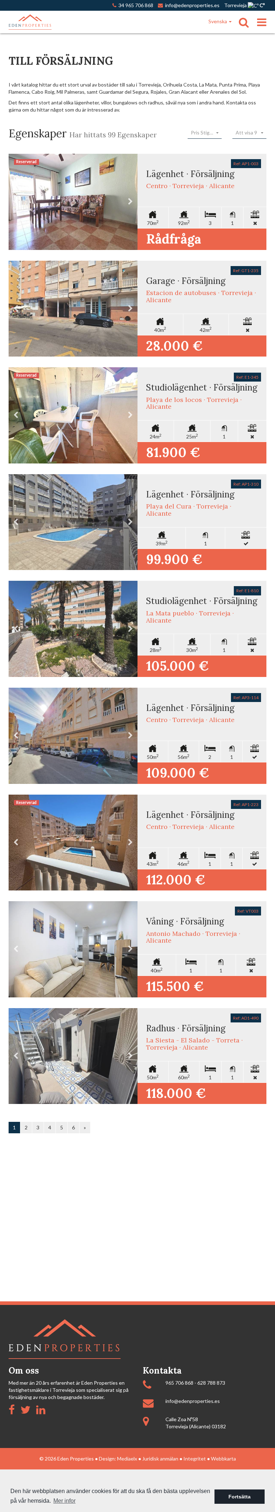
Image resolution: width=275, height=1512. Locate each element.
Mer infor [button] (64, 1501)
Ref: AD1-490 (246, 1018)
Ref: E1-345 (247, 377)
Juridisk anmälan (160, 1458)
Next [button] (130, 202)
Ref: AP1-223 (246, 804)
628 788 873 (211, 1383)
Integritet (194, 1458)
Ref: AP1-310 (246, 484)
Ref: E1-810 (247, 590)
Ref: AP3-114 (246, 697)
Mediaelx (127, 1458)
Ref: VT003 (248, 911)
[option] (73, 202)
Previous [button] (16, 202)
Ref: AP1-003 (246, 163)
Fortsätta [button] (239, 1496)
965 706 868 (179, 1383)
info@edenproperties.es (192, 1401)
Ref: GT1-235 (246, 270)
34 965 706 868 (134, 5)
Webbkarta (223, 1458)
